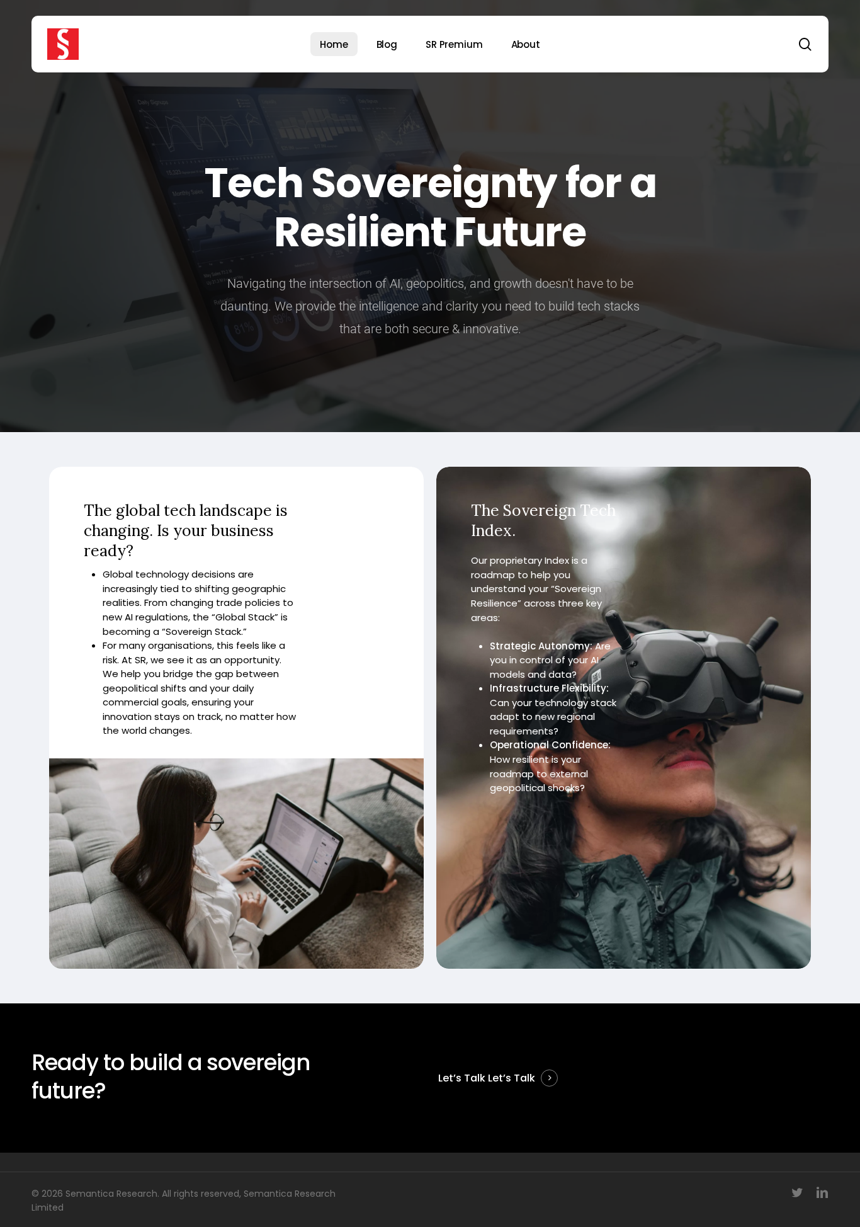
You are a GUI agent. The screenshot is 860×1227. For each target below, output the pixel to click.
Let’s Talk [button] (511, 1078)
